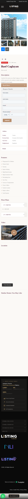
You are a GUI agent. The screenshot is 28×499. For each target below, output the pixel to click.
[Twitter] (6, 474)
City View (5, 180)
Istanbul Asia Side (23, 1)
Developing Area (6, 177)
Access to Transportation (8, 182)
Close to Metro (6, 185)
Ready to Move (6, 190)
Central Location (6, 187)
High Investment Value (8, 174)
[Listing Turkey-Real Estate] (14, 7)
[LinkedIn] (10, 474)
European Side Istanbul (17, 138)
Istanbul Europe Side (11, 1)
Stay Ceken (3, 325)
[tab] (3, 49)
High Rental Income (7, 172)
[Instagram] (19, 474)
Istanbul (14, 140)
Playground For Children (8, 161)
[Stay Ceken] (14, 310)
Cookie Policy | (16, 489)
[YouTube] (15, 474)
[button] (12, 205)
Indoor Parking (6, 169)
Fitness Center (6, 164)
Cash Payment (6, 193)
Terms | (11, 489)
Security (4, 166)
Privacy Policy (23, 489)
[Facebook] (1, 474)
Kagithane (14, 143)
